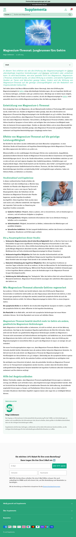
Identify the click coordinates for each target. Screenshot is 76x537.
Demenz (45, 73)
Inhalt (7, 65)
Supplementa (11, 532)
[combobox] (38, 15)
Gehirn (70, 70)
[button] (71, 9)
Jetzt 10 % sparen (59, 466)
